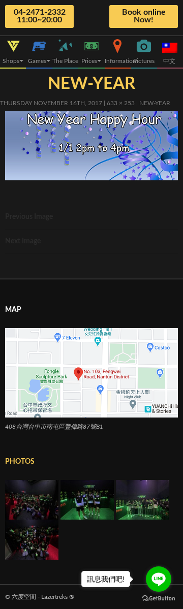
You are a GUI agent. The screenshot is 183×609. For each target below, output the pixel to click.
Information (118, 61)
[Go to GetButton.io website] (158, 598)
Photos (20, 461)
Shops (11, 61)
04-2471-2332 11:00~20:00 (40, 16)
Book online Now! (144, 16)
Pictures (144, 61)
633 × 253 (121, 103)
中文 (170, 61)
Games (37, 61)
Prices (89, 61)
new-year (154, 103)
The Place (65, 61)
